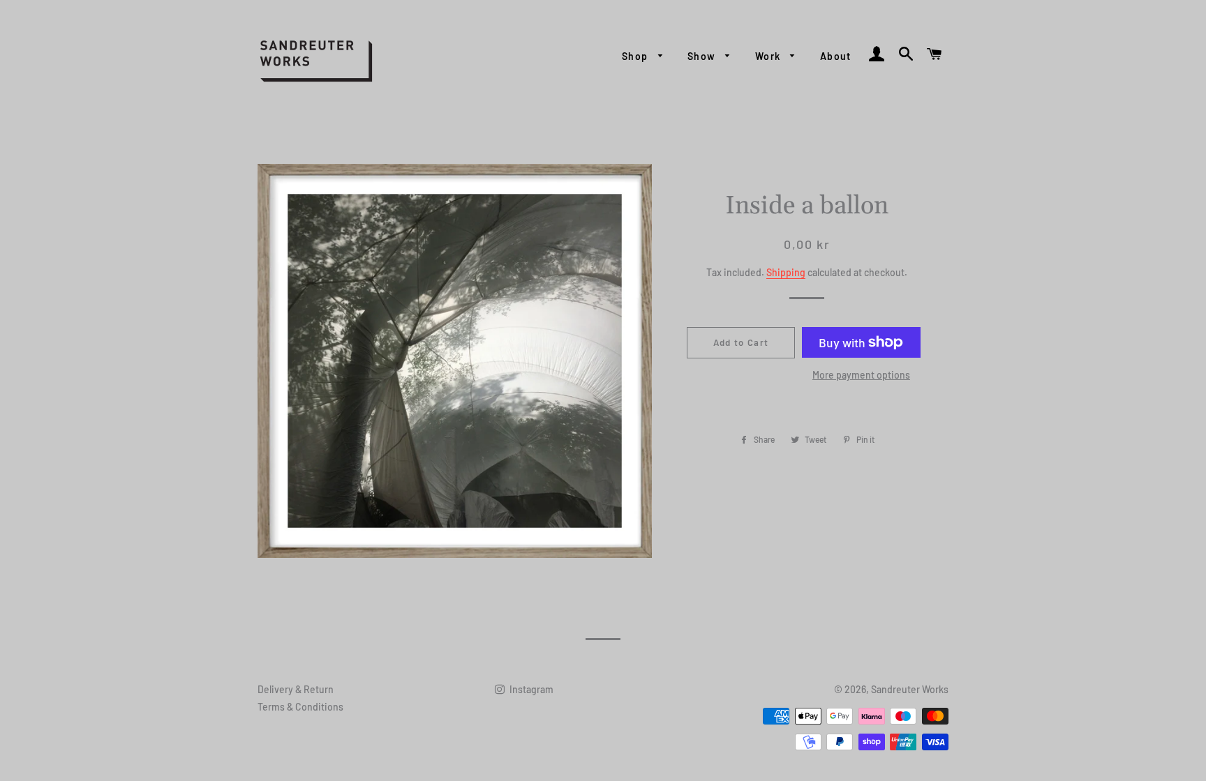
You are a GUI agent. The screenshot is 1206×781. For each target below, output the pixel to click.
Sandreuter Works (909, 689)
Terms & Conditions (300, 707)
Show (703, 56)
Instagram (530, 689)
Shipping (785, 272)
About (835, 56)
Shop (636, 56)
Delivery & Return (296, 689)
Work (769, 56)
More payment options (861, 375)
